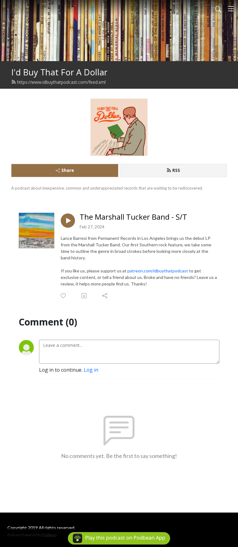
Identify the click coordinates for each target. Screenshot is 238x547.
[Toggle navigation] (231, 9)
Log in (91, 369)
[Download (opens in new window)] (84, 296)
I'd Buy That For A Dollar (59, 72)
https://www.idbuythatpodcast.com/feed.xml (61, 82)
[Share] (105, 296)
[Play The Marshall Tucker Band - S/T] (68, 220)
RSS (176, 170)
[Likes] (63, 296)
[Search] (218, 8)
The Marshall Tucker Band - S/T (133, 217)
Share (67, 170)
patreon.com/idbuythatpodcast (157, 270)
